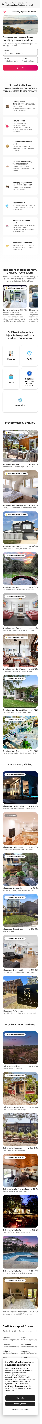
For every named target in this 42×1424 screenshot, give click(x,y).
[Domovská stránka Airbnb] (4, 11)
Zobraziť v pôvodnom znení (22, 5)
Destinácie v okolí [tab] (9, 1331)
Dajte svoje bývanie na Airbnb (24, 11)
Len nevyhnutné (20, 1404)
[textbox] (11, 61)
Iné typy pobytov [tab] (25, 1331)
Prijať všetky (20, 1398)
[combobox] (20, 53)
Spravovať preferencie (20, 1410)
